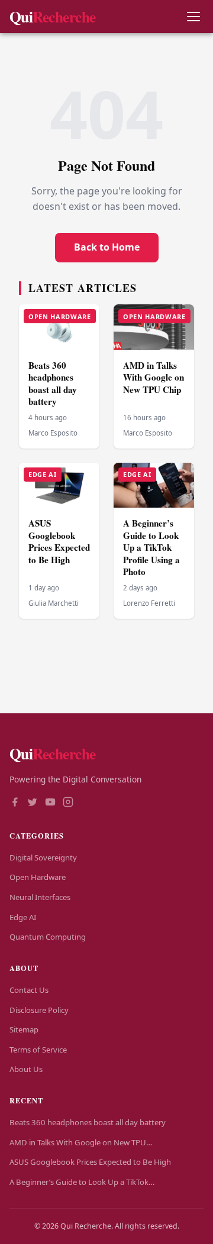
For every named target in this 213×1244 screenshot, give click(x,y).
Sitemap (23, 1029)
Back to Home (107, 247)
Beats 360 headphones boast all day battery (52, 383)
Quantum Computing (47, 936)
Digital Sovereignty (43, 857)
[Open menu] (193, 16)
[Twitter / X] (32, 803)
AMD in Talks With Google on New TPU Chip (153, 377)
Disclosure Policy (39, 1010)
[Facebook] (14, 803)
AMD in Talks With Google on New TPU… (80, 1142)
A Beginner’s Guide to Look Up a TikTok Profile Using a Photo (151, 547)
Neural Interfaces (39, 897)
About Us (26, 1069)
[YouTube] (50, 803)
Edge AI (22, 917)
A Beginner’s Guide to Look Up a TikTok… (81, 1182)
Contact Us (29, 990)
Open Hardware (37, 877)
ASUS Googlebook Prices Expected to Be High (59, 541)
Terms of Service (38, 1049)
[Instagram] (68, 803)
